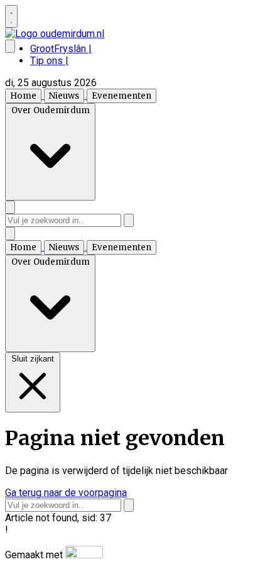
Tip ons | (49, 61)
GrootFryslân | (61, 49)
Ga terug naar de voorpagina (66, 493)
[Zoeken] (129, 220)
